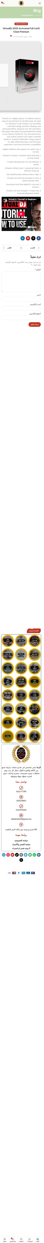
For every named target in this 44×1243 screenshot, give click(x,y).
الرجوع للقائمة (21, 248)
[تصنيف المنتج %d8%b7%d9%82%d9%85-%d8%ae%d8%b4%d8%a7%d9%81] (21, 861)
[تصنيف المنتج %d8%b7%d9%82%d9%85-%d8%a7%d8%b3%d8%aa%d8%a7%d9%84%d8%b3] (34, 668)
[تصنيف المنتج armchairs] (21, 641)
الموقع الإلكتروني (35, 314)
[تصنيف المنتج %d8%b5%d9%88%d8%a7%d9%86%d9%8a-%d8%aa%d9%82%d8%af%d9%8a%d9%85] (21, 848)
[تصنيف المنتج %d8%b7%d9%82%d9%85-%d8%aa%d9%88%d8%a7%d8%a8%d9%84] (8, 848)
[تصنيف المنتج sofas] (8, 668)
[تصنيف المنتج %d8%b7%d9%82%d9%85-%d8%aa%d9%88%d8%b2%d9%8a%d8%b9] (34, 861)
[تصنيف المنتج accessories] (34, 641)
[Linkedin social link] (23, 238)
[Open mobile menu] (40, 3)
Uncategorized (27, 15)
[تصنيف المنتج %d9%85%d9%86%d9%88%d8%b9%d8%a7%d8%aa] (8, 1041)
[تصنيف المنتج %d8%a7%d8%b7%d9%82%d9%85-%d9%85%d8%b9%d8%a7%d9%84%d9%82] (34, 654)
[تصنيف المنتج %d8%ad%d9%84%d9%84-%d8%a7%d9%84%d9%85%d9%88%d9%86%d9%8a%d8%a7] (21, 668)
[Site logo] (21, 3)
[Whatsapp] (34, 1159)
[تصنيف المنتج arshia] (21, 654)
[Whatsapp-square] (30, 1159)
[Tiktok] (17, 1159)
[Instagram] (8, 1159)
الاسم (39, 295)
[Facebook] (39, 1159)
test (30, 37)
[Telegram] (25, 1159)
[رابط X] (33, 238)
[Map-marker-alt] (21, 1159)
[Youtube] (12, 1159)
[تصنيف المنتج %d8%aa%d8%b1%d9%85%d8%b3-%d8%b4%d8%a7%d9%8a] (21, 682)
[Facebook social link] (39, 238)
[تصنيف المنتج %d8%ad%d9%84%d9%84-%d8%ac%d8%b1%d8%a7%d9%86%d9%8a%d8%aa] (8, 654)
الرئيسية (38, 15)
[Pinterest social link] (28, 238)
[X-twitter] (21, 1165)
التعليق (38, 270)
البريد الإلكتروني (35, 304)
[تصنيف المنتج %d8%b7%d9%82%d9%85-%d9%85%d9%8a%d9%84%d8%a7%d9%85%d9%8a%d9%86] (34, 758)
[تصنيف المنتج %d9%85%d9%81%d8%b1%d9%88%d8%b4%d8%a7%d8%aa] (21, 875)
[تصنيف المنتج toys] (21, 1041)
